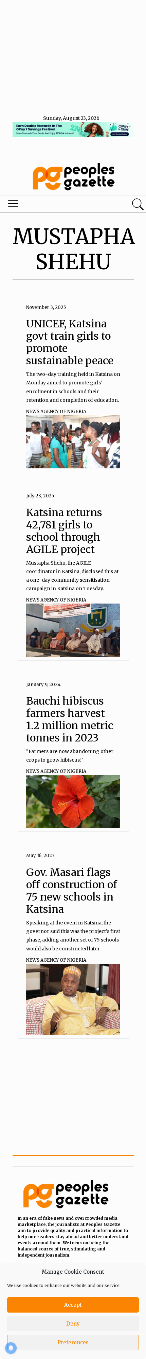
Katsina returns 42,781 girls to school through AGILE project (64, 531)
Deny (73, 1323)
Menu (49, 205)
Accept (73, 1305)
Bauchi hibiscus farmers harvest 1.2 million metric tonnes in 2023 (69, 719)
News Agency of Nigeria (56, 411)
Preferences (73, 1342)
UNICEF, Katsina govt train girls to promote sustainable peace (69, 342)
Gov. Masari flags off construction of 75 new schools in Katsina (71, 891)
